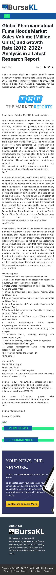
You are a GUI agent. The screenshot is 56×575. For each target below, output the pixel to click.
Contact (47, 571)
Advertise (35, 571)
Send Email (13, 367)
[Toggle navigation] (7, 16)
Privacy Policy (20, 571)
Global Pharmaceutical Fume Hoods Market (23, 120)
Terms (6, 571)
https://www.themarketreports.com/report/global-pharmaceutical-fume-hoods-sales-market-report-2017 (25, 169)
